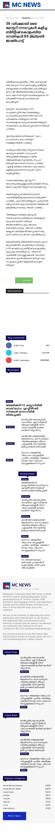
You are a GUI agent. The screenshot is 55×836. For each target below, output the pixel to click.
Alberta (9, 401)
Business (10, 427)
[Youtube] (17, 645)
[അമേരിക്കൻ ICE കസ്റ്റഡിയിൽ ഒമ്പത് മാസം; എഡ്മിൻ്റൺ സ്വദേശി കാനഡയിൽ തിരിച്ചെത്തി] (27, 387)
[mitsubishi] (27, 315)
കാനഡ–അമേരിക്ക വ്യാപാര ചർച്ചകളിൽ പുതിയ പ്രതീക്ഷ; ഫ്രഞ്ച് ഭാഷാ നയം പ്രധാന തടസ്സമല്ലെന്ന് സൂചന (35, 458)
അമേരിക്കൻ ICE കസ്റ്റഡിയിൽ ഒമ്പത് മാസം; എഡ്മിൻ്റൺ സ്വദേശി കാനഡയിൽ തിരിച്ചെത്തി (24, 409)
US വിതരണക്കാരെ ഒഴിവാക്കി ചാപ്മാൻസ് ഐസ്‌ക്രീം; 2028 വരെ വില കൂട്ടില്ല (33, 563)
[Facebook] (5, 645)
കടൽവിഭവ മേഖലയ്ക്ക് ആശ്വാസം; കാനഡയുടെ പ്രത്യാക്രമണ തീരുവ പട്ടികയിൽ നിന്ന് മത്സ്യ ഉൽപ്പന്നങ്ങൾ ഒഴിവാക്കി (35, 441)
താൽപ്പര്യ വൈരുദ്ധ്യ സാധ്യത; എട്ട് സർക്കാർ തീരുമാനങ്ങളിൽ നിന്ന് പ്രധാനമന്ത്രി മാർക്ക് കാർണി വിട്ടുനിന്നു (34, 425)
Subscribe (44, 360)
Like (47, 345)
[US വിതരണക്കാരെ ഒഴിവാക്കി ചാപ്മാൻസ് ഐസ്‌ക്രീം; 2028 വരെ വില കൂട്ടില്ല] (12, 561)
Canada (25, 556)
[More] (37, 280)
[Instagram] (9, 645)
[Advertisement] (27, 62)
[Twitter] (13, 645)
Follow (45, 353)
